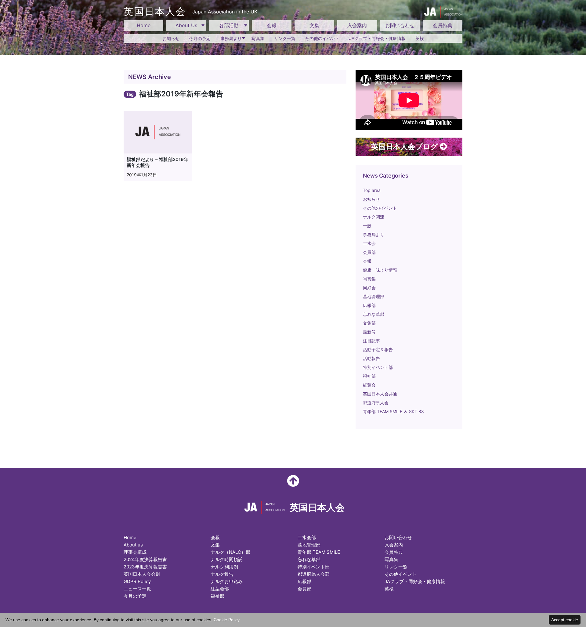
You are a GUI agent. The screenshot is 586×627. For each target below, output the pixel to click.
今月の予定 (200, 38)
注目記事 (371, 340)
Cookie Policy (226, 619)
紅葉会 (369, 384)
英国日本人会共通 (380, 393)
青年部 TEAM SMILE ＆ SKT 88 (393, 411)
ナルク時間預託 (227, 559)
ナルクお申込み (227, 581)
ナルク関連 (373, 216)
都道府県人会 (376, 402)
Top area (372, 190)
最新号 (369, 331)
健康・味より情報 (380, 269)
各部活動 (229, 25)
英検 (419, 38)
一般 (367, 225)
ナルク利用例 (224, 567)
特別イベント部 (378, 367)
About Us (186, 25)
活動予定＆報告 (378, 349)
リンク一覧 (284, 38)
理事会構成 (135, 552)
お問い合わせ (399, 25)
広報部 (369, 305)
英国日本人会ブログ (405, 146)
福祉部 (369, 376)
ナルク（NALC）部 (230, 552)
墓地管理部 (373, 296)
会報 (272, 25)
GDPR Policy (137, 581)
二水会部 (307, 537)
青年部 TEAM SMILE (319, 552)
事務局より (231, 38)
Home (143, 25)
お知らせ (170, 38)
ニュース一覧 (137, 589)
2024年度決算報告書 (145, 559)
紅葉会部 (220, 589)
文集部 (369, 323)
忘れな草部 (373, 314)
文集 (314, 25)
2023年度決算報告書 (145, 567)
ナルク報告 (222, 574)
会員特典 (442, 25)
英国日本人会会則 (142, 574)
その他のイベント (322, 38)
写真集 (257, 38)
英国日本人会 (190, 11)
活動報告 (371, 358)
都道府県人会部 (314, 574)
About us (133, 545)
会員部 (369, 252)
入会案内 (357, 25)
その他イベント (401, 574)
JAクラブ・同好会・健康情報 (377, 38)
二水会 (369, 243)
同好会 (369, 287)
